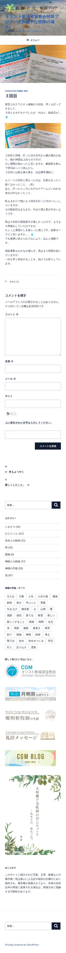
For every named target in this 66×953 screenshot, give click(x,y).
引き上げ (12, 609)
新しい (51, 615)
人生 (31, 596)
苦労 (50, 640)
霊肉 (33, 647)
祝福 (18, 634)
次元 (50, 621)
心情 (43, 609)
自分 (21, 640)
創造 (9, 602)
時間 (41, 621)
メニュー (35, 40)
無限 (25, 628)
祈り (9, 634)
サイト (9, 396)
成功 (18, 615)
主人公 (11, 596)
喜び (18, 602)
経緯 (37, 634)
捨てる (30, 615)
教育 (40, 615)
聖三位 (11, 640)
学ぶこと (31, 602)
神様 (28, 634)
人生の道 (43, 596)
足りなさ (21, 647)
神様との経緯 (12, 561)
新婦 (7, 554)
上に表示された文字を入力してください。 (29, 422)
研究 (47, 628)
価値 (55, 596)
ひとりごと (14, 282)
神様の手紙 (11, 568)
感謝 (9, 615)
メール (10, 378)
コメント (11, 314)
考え (47, 634)
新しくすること (16, 621)
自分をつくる (36, 640)
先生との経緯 (12, 540)
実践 (43, 602)
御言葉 (25, 609)
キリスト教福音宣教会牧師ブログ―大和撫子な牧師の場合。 (32, 21)
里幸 (26, 91)
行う (9, 647)
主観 (21, 596)
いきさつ (10, 526)
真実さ (36, 628)
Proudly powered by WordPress (22, 944)
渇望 (16, 628)
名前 (9, 361)
